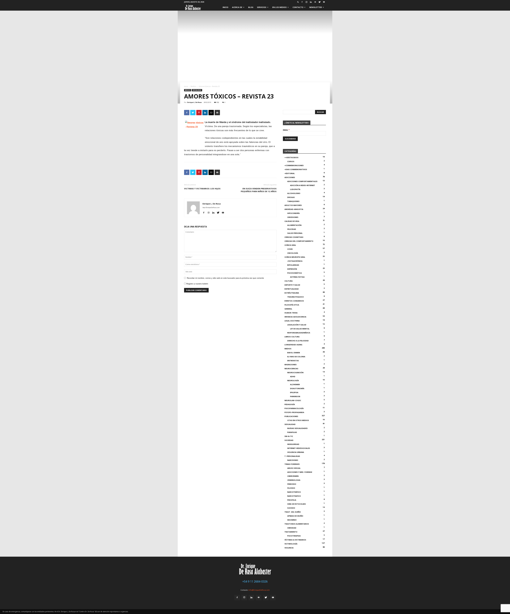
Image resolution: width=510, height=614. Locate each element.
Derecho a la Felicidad (298, 340)
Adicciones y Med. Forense (299, 472)
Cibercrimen (293, 476)
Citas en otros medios (298, 420)
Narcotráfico (294, 492)
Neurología (293, 380)
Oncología (292, 253)
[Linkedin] (311, 2)
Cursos (290, 161)
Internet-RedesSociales (298, 448)
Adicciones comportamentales (302, 181)
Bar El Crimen (293, 352)
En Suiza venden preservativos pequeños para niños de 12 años (259, 190)
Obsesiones (292, 217)
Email (286, 130)
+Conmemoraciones (294, 165)
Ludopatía (295, 189)
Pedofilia (291, 500)
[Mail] (315, 2)
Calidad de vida (291, 221)
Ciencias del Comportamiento (298, 241)
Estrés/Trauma (291, 293)
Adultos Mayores (293, 205)
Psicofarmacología (294, 408)
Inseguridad (293, 444)
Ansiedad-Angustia (293, 209)
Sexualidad (197, 90)
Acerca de (237, 7)
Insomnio (292, 520)
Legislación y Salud (296, 325)
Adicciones (289, 177)
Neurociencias (291, 368)
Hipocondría (293, 213)
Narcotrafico (294, 496)
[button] (298, 2)
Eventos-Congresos (294, 301)
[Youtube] (324, 2)
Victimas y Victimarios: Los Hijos (202, 188)
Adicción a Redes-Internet (302, 185)
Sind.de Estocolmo (296, 504)
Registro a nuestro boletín (197, 284)
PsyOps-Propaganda (294, 412)
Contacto (298, 7)
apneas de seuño (295, 516)
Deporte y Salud (292, 285)
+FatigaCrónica (294, 261)
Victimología (290, 544)
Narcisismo (292, 460)
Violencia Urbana (295, 452)
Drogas (291, 197)
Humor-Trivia (291, 313)
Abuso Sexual (294, 468)
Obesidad (291, 528)
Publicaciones (291, 416)
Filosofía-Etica (291, 305)
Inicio (225, 7)
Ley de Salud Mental (299, 329)
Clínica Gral (290, 245)
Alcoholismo (293, 193)
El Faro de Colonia (296, 356)
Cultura (288, 281)
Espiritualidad (291, 289)
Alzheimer (295, 384)
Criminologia (293, 480)
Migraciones (290, 364)
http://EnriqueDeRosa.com (211, 207)
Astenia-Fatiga (297, 277)
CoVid (290, 249)
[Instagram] (306, 2)
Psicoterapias (294, 536)
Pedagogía (289, 404)
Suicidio (291, 508)
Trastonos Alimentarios (296, 524)
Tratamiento (290, 532)
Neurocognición (295, 372)
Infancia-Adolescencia (295, 317)
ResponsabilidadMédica (298, 332)
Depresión (292, 269)
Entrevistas (293, 360)
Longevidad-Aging (293, 344)
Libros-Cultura (291, 336)
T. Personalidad (292, 456)
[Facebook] (302, 2)
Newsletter (315, 7)
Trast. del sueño (292, 512)
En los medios (279, 7)
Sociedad (288, 440)
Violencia (289, 548)
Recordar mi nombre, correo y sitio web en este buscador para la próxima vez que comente (225, 278)
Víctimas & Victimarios (295, 540)
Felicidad (291, 229)
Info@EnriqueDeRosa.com (259, 590)
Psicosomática (294, 273)
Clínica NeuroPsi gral (294, 257)
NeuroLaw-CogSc (292, 400)
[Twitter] (320, 2)
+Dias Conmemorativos (295, 169)
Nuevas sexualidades (297, 428)
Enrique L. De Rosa (194, 102)
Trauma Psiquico (295, 297)
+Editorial (289, 173)
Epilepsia (294, 392)
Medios (193, 86)
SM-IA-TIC (288, 436)
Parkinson (295, 396)
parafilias (292, 432)
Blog (250, 7)
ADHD (292, 376)
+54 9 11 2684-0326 (255, 581)
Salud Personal (295, 233)
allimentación (294, 225)
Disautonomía (297, 388)
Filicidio (291, 488)
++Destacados (291, 157)
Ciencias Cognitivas (293, 237)
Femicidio (291, 484)
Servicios (261, 7)
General (288, 309)
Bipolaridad (293, 265)
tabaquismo (293, 201)
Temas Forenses (292, 464)
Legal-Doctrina (292, 321)
